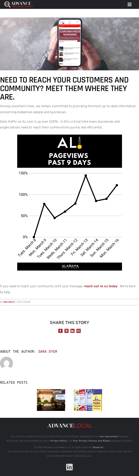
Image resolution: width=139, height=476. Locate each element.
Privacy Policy (58, 441)
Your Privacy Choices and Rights (91, 441)
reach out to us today (101, 286)
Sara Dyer (9, 302)
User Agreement (108, 436)
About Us (98, 447)
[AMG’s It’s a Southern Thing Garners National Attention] (88, 391)
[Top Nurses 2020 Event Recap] (51, 391)
